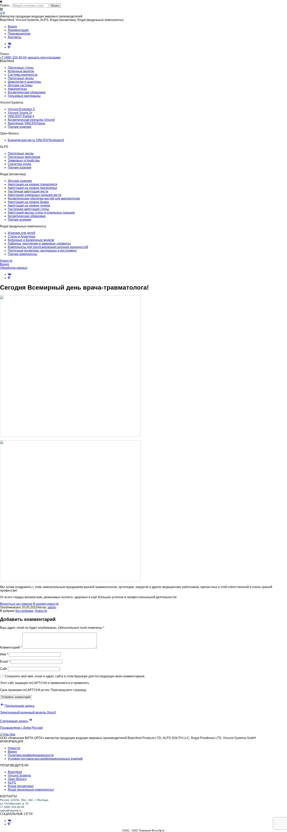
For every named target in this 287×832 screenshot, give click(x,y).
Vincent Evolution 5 (21, 109)
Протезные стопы (21, 67)
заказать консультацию (44, 57)
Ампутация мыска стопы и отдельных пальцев (41, 212)
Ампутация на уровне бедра (28, 202)
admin (52, 607)
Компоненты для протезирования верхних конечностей (48, 247)
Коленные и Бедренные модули (31, 240)
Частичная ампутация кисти (28, 191)
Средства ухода (19, 164)
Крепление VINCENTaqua (26, 123)
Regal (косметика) (21, 786)
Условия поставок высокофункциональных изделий (45, 758)
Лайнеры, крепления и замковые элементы (39, 243)
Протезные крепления (24, 157)
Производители (19, 33)
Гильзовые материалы (24, 96)
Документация (18, 30)
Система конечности (22, 74)
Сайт (3, 668)
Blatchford (15, 772)
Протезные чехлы (21, 78)
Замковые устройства (24, 160)
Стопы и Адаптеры (21, 236)
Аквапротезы (17, 88)
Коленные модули (21, 71)
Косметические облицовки (26, 92)
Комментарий (11, 647)
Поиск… (6, 5)
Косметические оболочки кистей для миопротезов (44, 198)
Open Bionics (17, 779)
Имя (4, 654)
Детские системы (20, 85)
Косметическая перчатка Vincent (31, 119)
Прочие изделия (19, 126)
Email (5, 661)
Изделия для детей (21, 233)
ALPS (12, 782)
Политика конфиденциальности (31, 755)
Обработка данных (13, 267)
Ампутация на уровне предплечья (32, 188)
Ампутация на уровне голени (29, 205)
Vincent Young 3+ (20, 112)
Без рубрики (24, 610)
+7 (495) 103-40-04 (13, 57)
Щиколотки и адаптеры (24, 81)
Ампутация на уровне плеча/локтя (32, 184)
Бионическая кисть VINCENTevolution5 (36, 140)
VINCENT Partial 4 (21, 116)
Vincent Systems (19, 775)
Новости (6, 260)
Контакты (14, 37)
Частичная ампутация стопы (28, 209)
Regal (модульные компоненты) (31, 789)
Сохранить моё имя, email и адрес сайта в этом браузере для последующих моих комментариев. (75, 676)
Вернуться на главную (16, 603)
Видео (12, 26)
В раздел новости (46, 603)
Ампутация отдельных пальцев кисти (34, 195)
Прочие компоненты (22, 254)
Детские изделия (20, 180)
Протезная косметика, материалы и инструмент (42, 250)
